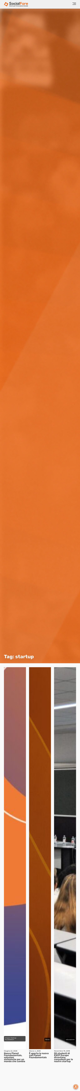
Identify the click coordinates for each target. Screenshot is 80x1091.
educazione (70, 1039)
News (47, 1039)
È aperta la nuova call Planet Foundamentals (39, 1055)
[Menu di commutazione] (74, 4)
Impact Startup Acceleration (10, 1038)
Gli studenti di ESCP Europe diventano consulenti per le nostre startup (63, 1057)
